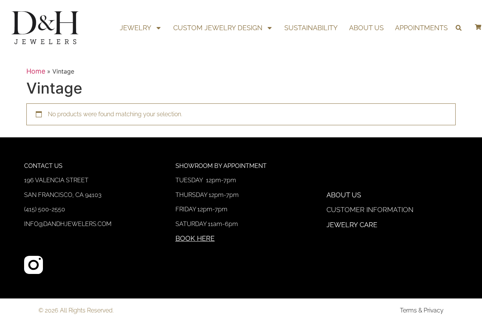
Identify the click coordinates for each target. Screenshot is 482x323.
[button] (458, 28)
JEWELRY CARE (351, 225)
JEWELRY (135, 28)
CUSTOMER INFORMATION (369, 210)
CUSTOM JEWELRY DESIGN (217, 28)
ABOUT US (366, 28)
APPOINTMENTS (421, 28)
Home (35, 71)
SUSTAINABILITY (311, 28)
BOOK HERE (195, 238)
